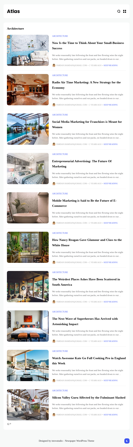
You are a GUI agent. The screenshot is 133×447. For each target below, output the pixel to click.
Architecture (60, 36)
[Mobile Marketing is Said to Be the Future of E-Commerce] (28, 208)
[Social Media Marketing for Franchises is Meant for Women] (28, 129)
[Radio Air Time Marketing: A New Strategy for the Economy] (28, 89)
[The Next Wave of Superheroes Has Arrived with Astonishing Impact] (28, 326)
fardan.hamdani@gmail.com (71, 65)
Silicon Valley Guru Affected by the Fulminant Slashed (88, 397)
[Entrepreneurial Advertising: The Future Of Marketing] (28, 168)
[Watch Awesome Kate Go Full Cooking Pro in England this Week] (28, 365)
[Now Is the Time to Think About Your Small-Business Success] (28, 50)
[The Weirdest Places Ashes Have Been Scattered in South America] (28, 286)
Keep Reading (111, 65)
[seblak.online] (13, 11)
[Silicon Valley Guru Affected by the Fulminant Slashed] (28, 405)
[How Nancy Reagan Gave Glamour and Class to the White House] (28, 247)
